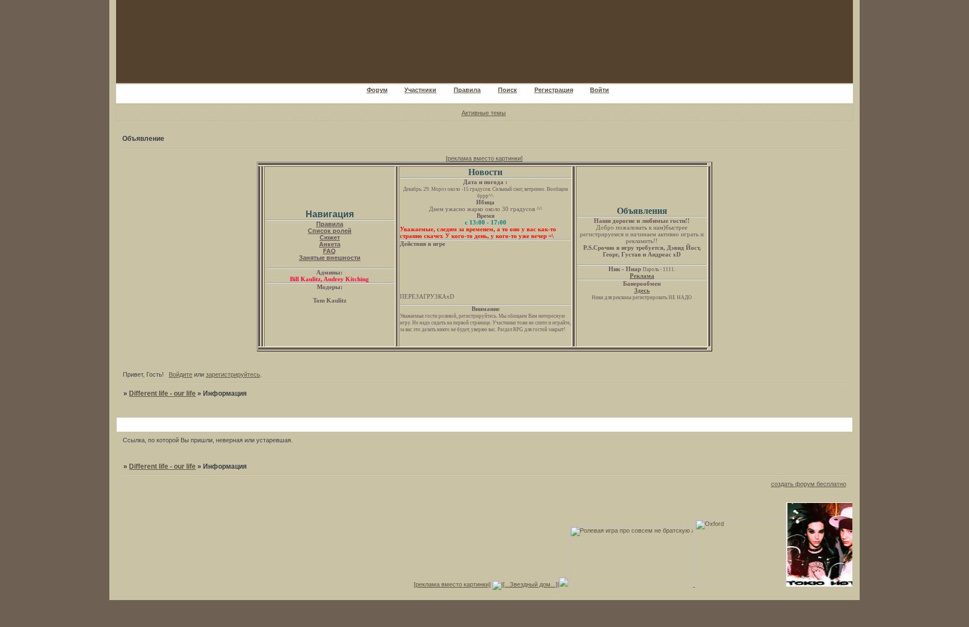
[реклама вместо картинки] (484, 158)
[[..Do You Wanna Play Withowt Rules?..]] (816, 584)
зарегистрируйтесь (233, 374)
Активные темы (484, 112)
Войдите (180, 374)
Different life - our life (162, 393)
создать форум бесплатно (808, 483)
